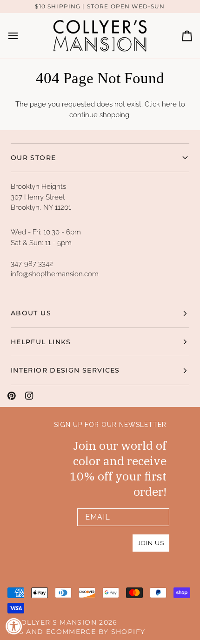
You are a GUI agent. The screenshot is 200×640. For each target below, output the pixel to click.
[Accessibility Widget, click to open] (14, 626)
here (169, 104)
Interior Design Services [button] (65, 370)
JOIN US (151, 543)
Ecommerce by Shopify (95, 631)
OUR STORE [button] (33, 157)
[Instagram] (29, 396)
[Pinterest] (11, 396)
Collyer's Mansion (56, 622)
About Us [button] (31, 313)
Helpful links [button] (41, 342)
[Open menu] (21, 35)
